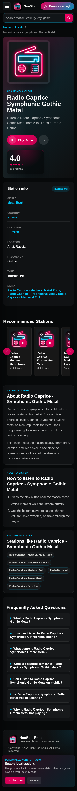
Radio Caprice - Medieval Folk (36, 295)
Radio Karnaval (59, 570)
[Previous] (7, 351)
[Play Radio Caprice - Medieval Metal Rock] (23, 343)
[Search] (69, 18)
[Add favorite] (44, 140)
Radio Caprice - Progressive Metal (31, 293)
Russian (13, 232)
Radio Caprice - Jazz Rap (23, 586)
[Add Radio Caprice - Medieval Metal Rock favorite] (14, 334)
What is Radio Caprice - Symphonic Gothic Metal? (37, 619)
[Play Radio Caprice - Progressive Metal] (50, 343)
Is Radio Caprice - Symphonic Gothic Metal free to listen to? (38, 695)
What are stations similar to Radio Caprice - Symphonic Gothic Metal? (36, 665)
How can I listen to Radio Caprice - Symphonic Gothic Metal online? (36, 635)
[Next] (70, 351)
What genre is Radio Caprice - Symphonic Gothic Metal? (33, 650)
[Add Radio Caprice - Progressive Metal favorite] (41, 334)
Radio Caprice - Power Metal (25, 578)
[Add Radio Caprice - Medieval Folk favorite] (68, 334)
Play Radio (25, 140)
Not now (34, 780)
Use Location (15, 780)
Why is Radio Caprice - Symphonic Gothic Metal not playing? (36, 711)
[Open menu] (7, 6)
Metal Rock (15, 202)
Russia (19, 27)
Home (7, 27)
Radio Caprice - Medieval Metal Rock (33, 290)
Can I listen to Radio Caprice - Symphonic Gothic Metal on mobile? (36, 680)
